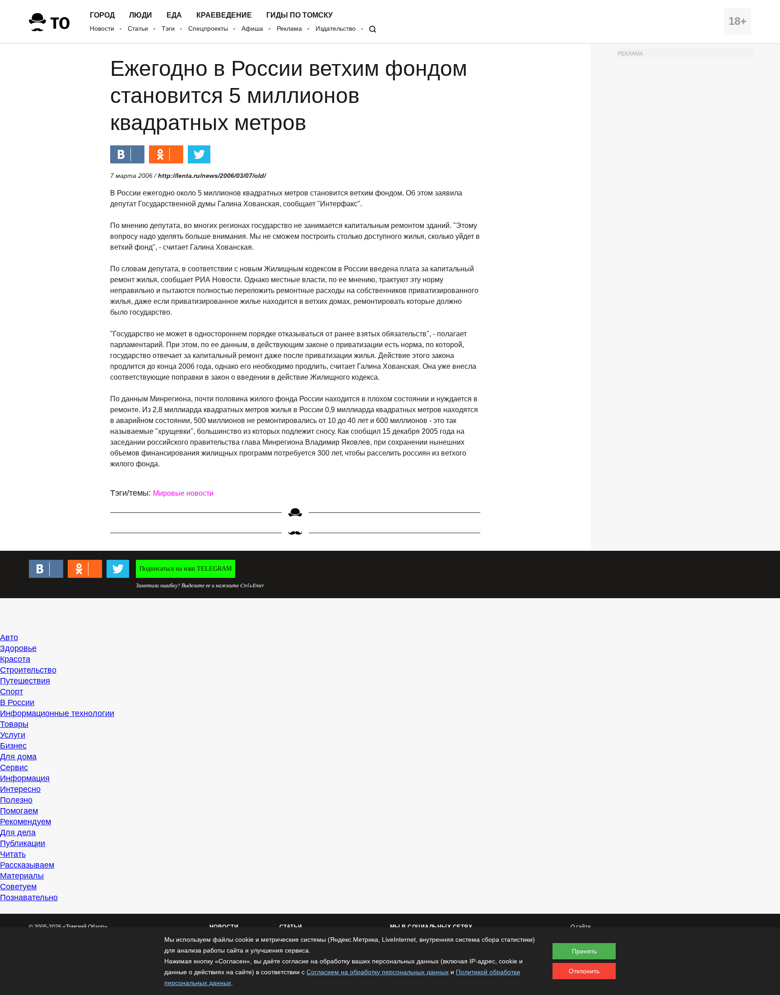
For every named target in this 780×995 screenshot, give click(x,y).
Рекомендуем (25, 821)
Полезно (16, 799)
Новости (102, 28)
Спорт (11, 691)
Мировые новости (183, 493)
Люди (140, 15)
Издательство (336, 28)
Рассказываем (27, 864)
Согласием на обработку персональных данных (377, 972)
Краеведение (224, 15)
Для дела (18, 832)
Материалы (22, 875)
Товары (14, 724)
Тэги (168, 28)
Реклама (289, 28)
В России (17, 702)
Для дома (18, 756)
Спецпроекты (208, 28)
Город (102, 15)
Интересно (20, 789)
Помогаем (19, 810)
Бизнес (13, 745)
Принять (584, 951)
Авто (9, 637)
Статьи (138, 28)
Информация (25, 778)
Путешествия (25, 680)
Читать (13, 854)
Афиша (252, 28)
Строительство (28, 669)
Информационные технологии (57, 713)
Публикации (22, 843)
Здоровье (18, 648)
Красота (15, 659)
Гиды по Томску (299, 15)
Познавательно (29, 897)
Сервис (14, 767)
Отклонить (584, 971)
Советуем (18, 886)
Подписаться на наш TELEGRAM (185, 568)
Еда (174, 15)
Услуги (12, 734)
